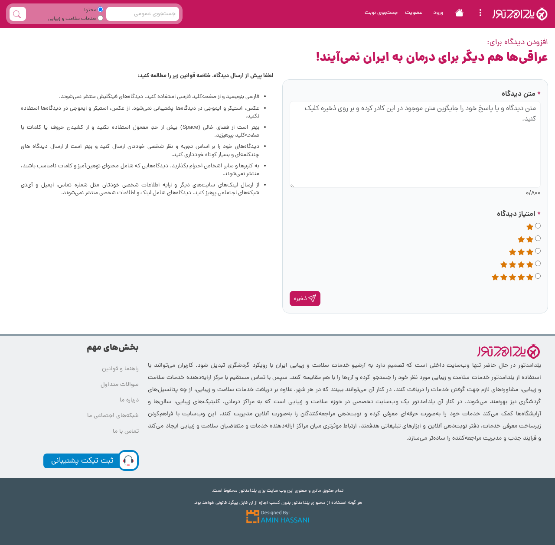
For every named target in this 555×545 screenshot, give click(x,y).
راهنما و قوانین (120, 369)
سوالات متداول (120, 384)
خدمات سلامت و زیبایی (73, 19)
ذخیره (301, 299)
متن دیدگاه (521, 94)
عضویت (413, 13)
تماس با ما (126, 431)
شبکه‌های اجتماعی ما (113, 416)
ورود (438, 13)
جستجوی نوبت (381, 13)
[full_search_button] (18, 14)
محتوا (91, 10)
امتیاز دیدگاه (519, 214)
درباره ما (129, 400)
